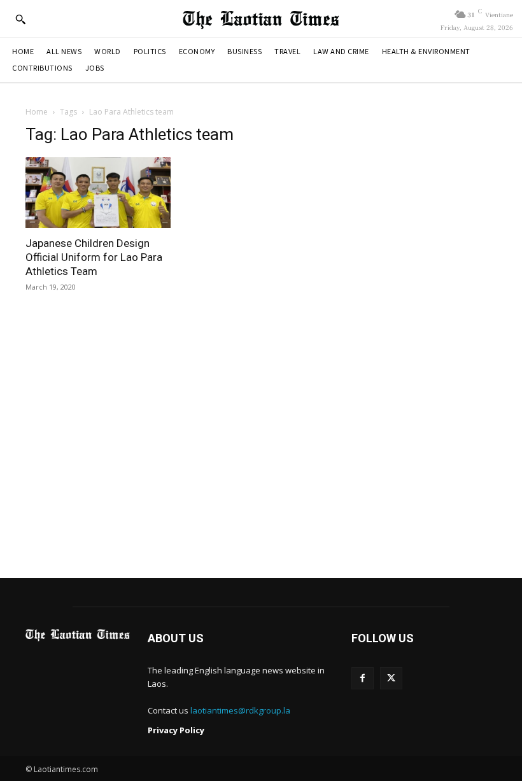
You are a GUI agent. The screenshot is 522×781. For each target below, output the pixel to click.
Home (36, 111)
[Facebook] (362, 678)
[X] (391, 678)
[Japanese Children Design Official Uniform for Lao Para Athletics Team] (98, 193)
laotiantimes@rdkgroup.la (240, 710)
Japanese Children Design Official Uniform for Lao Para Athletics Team (93, 257)
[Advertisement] (261, 445)
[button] (20, 19)
